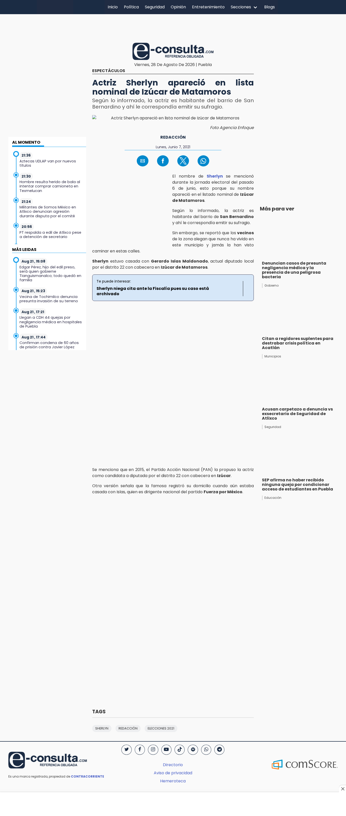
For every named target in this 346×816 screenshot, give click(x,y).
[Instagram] (153, 750)
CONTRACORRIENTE (87, 776)
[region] (173, 27)
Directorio (173, 765)
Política (131, 7)
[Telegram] (219, 750)
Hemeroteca (173, 781)
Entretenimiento (208, 7)
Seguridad (155, 7)
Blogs (269, 7)
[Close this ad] (342, 788)
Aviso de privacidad (173, 773)
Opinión (178, 7)
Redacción (173, 137)
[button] (142, 160)
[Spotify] (193, 750)
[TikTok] (180, 750)
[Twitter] (126, 750)
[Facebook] (140, 750)
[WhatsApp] (206, 750)
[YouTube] (166, 750)
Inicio (113, 7)
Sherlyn (215, 176)
